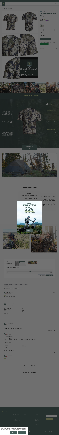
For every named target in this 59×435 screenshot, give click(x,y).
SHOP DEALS (29, 230)
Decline (22, 432)
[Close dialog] (41, 202)
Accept (13, 432)
